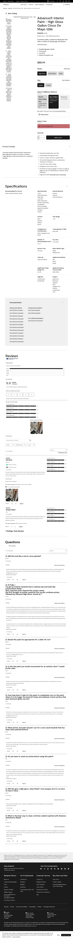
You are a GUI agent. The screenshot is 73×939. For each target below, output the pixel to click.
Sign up (6, 868)
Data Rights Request (9, 897)
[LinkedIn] (65, 869)
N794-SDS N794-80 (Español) (17, 341)
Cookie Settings (16, 936)
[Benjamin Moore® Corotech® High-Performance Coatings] (11, 915)
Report (21, 503)
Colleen (6, 596)
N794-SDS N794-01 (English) (16, 310)
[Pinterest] (54, 869)
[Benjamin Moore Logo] (7, 4)
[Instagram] (44, 869)
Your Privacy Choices (9, 900)
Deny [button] (58, 935)
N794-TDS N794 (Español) (34, 313)
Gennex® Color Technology (58, 174)
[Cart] (69, 1)
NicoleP (6, 793)
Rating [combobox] (8, 444)
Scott (6, 820)
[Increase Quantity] (44, 137)
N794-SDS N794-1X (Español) (16, 318)
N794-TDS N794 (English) (34, 310)
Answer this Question (59, 565)
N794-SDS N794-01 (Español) (16, 313)
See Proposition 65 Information (35, 320)
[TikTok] (68, 869)
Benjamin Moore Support (11, 574)
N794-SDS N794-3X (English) (16, 324)
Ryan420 (7, 558)
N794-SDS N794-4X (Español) (17, 335)
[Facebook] (41, 869)
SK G (7, 512)
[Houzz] (61, 869)
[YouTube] (51, 869)
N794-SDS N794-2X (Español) (17, 327)
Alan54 (6, 701)
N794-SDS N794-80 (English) (16, 338)
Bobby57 (7, 641)
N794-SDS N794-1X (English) (16, 316)
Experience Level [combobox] (19, 444)
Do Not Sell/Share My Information (9, 895)
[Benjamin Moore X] (58, 869)
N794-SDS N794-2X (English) (16, 321)
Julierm (6, 670)
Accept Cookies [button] (66, 935)
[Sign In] (63, 1)
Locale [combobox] (29, 444)
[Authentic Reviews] (12, 359)
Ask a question (12, 545)
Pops (6, 758)
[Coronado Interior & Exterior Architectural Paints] (54, 915)
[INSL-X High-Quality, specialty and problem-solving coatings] (32, 915)
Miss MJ (7, 462)
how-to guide (52, 168)
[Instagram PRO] (47, 869)
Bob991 (6, 731)
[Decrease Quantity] (38, 137)
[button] (22, 1)
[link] (66, 1)
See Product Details (42, 44)
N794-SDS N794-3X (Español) (17, 330)
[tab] (9, 21)
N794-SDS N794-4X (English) (16, 333)
